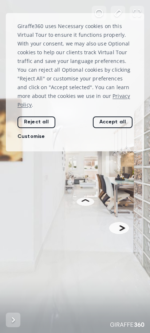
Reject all (36, 122)
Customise (31, 136)
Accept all (112, 122)
